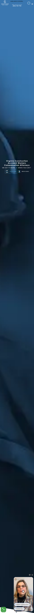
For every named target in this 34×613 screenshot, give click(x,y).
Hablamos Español (16, 1)
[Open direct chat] (30, 575)
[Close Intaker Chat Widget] (32, 575)
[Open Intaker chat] (16, 612)
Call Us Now (12, 171)
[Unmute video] (23, 591)
